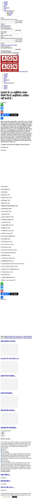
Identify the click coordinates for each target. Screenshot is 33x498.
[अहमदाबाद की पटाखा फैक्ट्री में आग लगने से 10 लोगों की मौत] (9, 424)
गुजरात (5, 88)
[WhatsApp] (16, 104)
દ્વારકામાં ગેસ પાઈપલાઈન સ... (10, 358)
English (10, 13)
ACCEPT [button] (14, 497)
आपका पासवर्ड (18, 22)
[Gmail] (16, 112)
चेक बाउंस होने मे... (6, 481)
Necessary (5, 451)
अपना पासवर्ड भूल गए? (6, 26)
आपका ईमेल (18, 30)
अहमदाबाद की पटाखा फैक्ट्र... (9, 427)
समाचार (5, 5)
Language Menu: (8, 10)
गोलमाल (6, 3)
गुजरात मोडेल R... (5, 474)
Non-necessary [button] (4, 459)
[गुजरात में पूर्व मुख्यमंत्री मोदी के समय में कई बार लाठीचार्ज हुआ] (9, 390)
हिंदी (9, 15)
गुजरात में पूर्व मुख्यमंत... (7, 393)
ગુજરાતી (10, 12)
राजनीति (6, 2)
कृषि (5, 6)
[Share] (16, 118)
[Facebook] (16, 107)
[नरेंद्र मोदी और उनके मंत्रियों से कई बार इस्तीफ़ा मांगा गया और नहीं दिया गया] (9, 407)
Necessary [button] (3, 449)
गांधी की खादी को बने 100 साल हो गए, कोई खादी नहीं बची (19, 336)
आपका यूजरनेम (18, 21)
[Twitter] (16, 109)
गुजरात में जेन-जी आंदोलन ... (8, 376)
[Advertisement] (16, 167)
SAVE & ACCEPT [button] (5, 470)
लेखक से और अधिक (10, 341)
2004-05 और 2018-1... (7, 487)
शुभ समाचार (6, 8)
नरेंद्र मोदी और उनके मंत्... (8, 410)
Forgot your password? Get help (9, 45)
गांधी (5, 9)
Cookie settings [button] (6, 497)
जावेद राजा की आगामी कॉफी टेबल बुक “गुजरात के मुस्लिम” (19, 338)
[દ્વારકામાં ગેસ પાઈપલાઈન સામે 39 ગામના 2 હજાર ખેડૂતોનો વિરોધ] (9, 355)
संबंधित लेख (3, 341)
